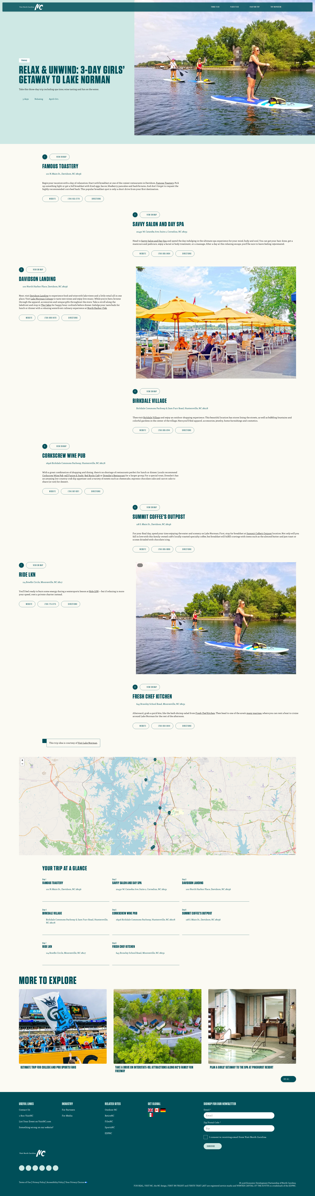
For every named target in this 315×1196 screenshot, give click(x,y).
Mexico (150, 1115)
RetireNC (109, 1115)
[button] (155, 760)
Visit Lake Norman (87, 742)
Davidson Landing (39, 295)
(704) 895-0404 (164, 253)
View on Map (61, 157)
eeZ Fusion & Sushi (74, 475)
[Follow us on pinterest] (42, 1168)
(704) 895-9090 (164, 549)
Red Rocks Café (92, 475)
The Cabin (46, 305)
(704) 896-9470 (50, 317)
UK (150, 1110)
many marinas (254, 713)
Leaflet (274, 854)
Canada (157, 1110)
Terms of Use (25, 1182)
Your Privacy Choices (74, 1182)
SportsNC (110, 1127)
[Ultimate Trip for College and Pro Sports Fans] (63, 1031)
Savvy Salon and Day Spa (154, 240)
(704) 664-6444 (164, 726)
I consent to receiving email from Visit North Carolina (237, 1137)
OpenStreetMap (283, 854)
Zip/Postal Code (211, 1122)
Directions (96, 198)
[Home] (31, 7)
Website (52, 198)
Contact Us (24, 1109)
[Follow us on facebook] (28, 1168)
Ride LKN (94, 591)
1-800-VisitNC (26, 1115)
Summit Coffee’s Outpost (259, 533)
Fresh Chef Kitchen (205, 713)
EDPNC (108, 1133)
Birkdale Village (151, 417)
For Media (67, 1115)
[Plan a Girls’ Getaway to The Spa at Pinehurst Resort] (252, 1031)
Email (207, 1109)
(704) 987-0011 (73, 491)
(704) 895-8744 (164, 430)
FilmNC (109, 1121)
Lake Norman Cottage (42, 298)
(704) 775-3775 (50, 604)
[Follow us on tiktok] (55, 1168)
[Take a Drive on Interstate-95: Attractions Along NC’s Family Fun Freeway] (157, 1031)
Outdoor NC (111, 1109)
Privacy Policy (38, 1182)
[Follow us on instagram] (35, 1168)
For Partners (68, 1109)
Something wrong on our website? (36, 1127)
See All (286, 1079)
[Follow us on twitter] (21, 1168)
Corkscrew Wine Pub (52, 475)
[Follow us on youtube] (49, 1168)
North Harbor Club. (97, 308)
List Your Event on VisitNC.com (35, 1121)
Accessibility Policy (55, 1182)
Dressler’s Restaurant (114, 475)
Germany (163, 1110)
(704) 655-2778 (74, 198)
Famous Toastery (165, 182)
